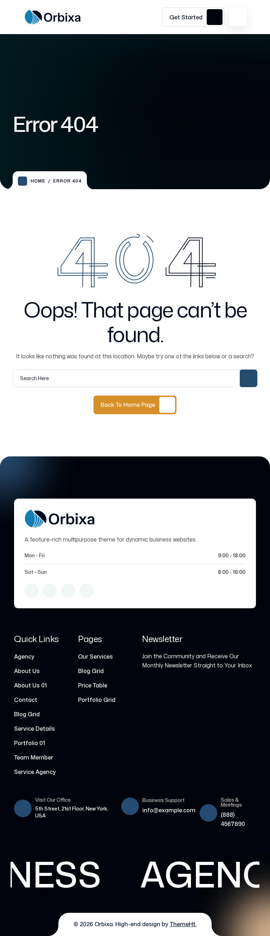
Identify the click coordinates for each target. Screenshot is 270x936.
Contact (25, 700)
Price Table (92, 685)
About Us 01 (30, 685)
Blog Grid (27, 714)
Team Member (33, 757)
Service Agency (35, 772)
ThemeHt (182, 924)
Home (38, 181)
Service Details (34, 728)
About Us (27, 671)
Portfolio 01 (29, 743)
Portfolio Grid (96, 700)
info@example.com (168, 810)
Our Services (95, 656)
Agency (24, 656)
